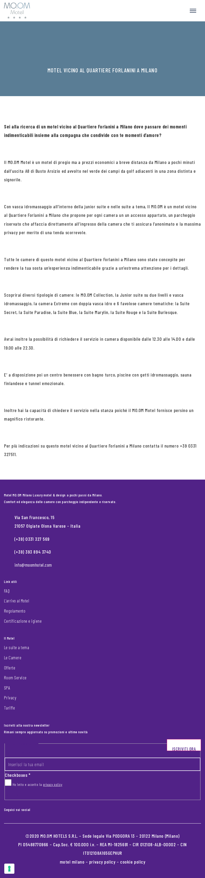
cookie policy (132, 862)
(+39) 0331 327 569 (32, 539)
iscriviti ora (184, 748)
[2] (9, 869)
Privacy (10, 697)
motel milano (72, 862)
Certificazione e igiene (23, 621)
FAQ (7, 590)
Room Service (15, 677)
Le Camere (12, 657)
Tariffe (9, 707)
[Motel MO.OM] (17, 11)
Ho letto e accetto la (36, 784)
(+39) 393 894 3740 (32, 552)
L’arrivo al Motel (16, 600)
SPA (7, 687)
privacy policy (52, 784)
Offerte (9, 667)
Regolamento (14, 610)
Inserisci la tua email (24, 752)
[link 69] (38, 808)
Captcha (12, 794)
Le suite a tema (16, 647)
